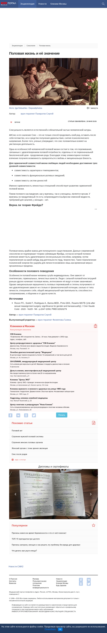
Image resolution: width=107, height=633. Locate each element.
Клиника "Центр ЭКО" (20, 379)
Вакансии (12, 583)
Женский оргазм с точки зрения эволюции (30, 448)
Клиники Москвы (58, 4)
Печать (61, 414)
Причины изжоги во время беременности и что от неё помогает (39, 533)
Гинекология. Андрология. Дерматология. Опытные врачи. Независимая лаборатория (42, 391)
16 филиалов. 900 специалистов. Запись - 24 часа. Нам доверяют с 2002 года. (39, 336)
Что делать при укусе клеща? (24, 550)
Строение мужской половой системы (27, 436)
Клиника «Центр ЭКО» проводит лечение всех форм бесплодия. (34, 382)
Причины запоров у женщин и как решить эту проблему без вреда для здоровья (46, 544)
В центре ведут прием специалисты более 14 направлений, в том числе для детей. (41, 355)
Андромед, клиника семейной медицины (29, 398)
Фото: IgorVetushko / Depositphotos (25, 107)
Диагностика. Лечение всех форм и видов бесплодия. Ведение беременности (39, 346)
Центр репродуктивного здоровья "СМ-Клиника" (32, 343)
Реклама (36, 579)
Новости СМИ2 (16, 566)
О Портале (13, 579)
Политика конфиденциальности (41, 587)
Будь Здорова (61, 585)
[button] (15, 494)
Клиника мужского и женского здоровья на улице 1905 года (38, 388)
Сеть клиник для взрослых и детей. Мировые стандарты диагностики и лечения (40, 364)
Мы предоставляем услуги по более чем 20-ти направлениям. (33, 373)
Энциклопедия (27, 4)
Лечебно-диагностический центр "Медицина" (31, 352)
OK (60, 629)
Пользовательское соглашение (39, 582)
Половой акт (17, 430)
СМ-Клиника (15, 334)
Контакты (12, 581)
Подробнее (50, 629)
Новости (42, 4)
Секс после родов (19, 454)
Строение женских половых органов (27, 442)
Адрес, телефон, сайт (18, 339)
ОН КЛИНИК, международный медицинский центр (33, 361)
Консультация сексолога (20, 329)
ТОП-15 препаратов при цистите (26, 538)
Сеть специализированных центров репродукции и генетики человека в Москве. (40, 407)
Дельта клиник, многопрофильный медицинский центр (35, 370)
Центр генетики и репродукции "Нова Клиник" (31, 404)
